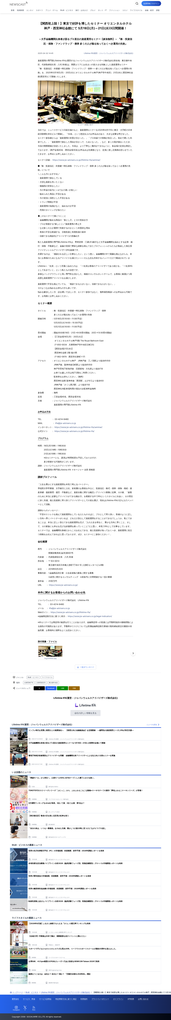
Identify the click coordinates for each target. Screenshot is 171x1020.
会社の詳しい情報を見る (85, 713)
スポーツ (39, 10)
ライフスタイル (136, 10)
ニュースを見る (152, 725)
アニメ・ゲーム (52, 10)
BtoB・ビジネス (66, 10)
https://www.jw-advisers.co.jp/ (63, 585)
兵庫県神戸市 (28, 683)
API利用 (131, 999)
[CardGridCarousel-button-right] (133, 653)
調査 (158, 10)
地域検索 (20, 10)
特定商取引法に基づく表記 (65, 999)
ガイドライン (118, 999)
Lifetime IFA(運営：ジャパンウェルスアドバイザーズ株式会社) (108, 53)
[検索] (136, 3)
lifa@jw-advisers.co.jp (65, 423)
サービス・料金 (29, 999)
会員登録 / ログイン (151, 3)
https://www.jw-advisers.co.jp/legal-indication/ (90, 616)
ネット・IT (102, 10)
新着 (12, 10)
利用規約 (84, 999)
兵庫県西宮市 (41, 683)
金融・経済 (149, 10)
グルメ (93, 10)
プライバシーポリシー (100, 999)
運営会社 (15, 999)
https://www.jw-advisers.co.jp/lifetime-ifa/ (74, 431)
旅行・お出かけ (81, 10)
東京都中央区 (53, 683)
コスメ (125, 10)
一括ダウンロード (87, 667)
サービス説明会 (45, 999)
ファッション (114, 10)
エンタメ (29, 10)
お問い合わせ (143, 999)
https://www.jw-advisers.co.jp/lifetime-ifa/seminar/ (76, 160)
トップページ (17, 992)
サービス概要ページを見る (152, 1014)
